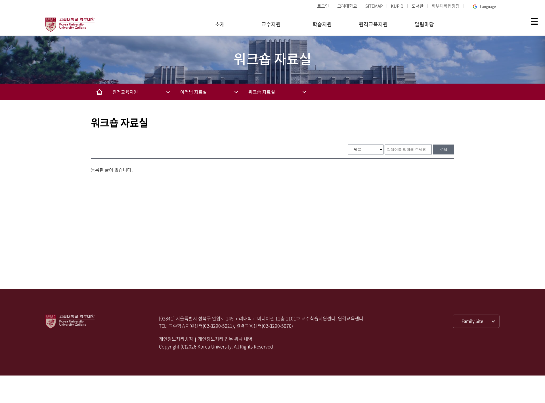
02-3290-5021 (218, 325)
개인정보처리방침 (176, 338)
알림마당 (424, 24)
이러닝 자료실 (193, 91)
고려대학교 (347, 6)
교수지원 (271, 24)
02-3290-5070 (277, 325)
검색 (443, 149)
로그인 (323, 6)
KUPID (397, 6)
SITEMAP (374, 6)
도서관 (418, 6)
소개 (220, 24)
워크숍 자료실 (261, 91)
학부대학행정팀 (446, 6)
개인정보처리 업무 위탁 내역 (225, 338)
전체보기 (534, 21)
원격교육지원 (373, 24)
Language (488, 6)
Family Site (472, 321)
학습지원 (322, 24)
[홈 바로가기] (99, 92)
